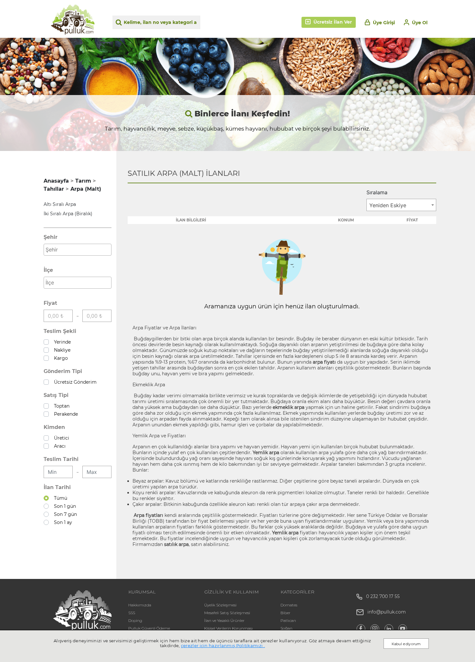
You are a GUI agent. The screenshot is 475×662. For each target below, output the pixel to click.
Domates (288, 605)
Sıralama (376, 192)
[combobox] (77, 250)
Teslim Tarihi (61, 459)
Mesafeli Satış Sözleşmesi (227, 612)
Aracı (58, 446)
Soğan (286, 628)
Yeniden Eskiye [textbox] (387, 205)
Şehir (51, 237)
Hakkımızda (139, 605)
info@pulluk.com (386, 612)
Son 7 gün (64, 514)
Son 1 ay (61, 522)
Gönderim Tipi (63, 371)
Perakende (64, 414)
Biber (285, 612)
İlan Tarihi (57, 487)
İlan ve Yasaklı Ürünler (224, 620)
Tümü (59, 498)
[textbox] (79, 249)
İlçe (48, 270)
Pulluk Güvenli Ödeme (149, 628)
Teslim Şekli (60, 331)
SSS (131, 612)
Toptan (60, 406)
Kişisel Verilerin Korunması (228, 628)
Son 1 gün (63, 506)
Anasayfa (56, 181)
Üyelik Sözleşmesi (220, 605)
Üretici (60, 438)
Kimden (54, 427)
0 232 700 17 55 (381, 596)
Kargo (59, 358)
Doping (135, 620)
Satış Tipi (56, 395)
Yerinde (61, 342)
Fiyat (50, 303)
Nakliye (60, 350)
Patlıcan (288, 620)
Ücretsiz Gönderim (74, 382)
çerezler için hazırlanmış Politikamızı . (223, 645)
